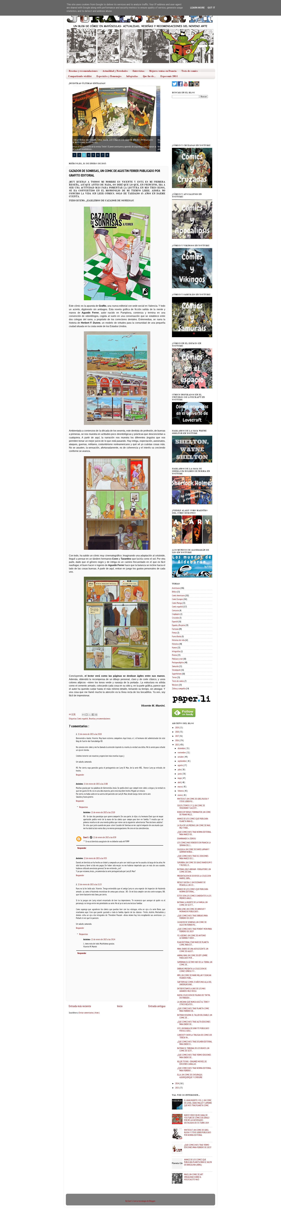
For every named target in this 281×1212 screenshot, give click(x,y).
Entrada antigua (156, 1006)
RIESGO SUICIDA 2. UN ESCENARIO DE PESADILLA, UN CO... (191, 883)
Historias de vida (178, 640)
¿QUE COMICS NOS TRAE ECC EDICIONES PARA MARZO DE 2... (192, 857)
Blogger (152, 1201)
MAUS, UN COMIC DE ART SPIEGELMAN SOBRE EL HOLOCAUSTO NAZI (193, 1177)
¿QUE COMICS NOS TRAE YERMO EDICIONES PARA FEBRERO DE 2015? (197, 1146)
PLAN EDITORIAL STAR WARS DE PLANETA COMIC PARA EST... (193, 943)
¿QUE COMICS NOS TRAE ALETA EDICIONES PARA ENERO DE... (193, 1023)
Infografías (176, 651)
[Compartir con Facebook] (92, 714)
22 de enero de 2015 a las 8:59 (104, 837)
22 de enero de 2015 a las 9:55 (95, 858)
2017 (177, 736)
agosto (180, 765)
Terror (174, 677)
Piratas (174, 655)
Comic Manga (177, 603)
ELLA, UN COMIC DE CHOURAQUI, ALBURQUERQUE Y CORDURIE (189, 1076)
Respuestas (83, 807)
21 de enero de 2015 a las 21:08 (96, 783)
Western (175, 684)
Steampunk (176, 670)
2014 (177, 1083)
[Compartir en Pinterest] (96, 714)
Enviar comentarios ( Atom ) (89, 1012)
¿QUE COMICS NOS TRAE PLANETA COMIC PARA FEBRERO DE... (193, 1009)
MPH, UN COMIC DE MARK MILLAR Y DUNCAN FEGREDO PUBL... (194, 976)
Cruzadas (175, 617)
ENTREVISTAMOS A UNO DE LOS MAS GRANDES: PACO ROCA (191, 989)
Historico (175, 643)
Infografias (132, 76)
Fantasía (175, 629)
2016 (177, 740)
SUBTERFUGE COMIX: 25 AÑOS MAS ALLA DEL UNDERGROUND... (194, 983)
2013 (177, 1087)
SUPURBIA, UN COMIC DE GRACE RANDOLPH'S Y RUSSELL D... (194, 863)
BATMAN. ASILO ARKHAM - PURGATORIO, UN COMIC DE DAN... (194, 870)
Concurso (175, 610)
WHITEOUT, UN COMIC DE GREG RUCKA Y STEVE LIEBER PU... (193, 800)
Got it (211, 7)
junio (180, 773)
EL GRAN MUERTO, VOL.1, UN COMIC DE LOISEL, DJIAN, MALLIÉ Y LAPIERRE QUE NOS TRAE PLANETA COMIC (198, 1103)
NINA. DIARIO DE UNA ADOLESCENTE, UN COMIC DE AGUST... (192, 950)
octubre (181, 756)
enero (180, 795)
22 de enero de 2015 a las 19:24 (103, 939)
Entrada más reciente (80, 1006)
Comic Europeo (177, 599)
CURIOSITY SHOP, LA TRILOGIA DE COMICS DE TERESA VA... (194, 1036)
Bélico (174, 591)
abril (179, 782)
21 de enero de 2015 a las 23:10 (103, 812)
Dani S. (86, 837)
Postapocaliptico (178, 662)
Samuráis (175, 666)
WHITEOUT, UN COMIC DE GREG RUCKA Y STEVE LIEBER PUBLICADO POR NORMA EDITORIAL (197, 1132)
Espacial (175, 621)
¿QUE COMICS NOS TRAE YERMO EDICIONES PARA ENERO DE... (194, 1056)
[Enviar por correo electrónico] (83, 714)
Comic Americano (178, 595)
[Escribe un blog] (86, 714)
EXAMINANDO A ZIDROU (186, 838)
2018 (177, 731)
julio (179, 769)
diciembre (182, 748)
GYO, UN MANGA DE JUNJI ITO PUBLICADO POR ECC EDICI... (193, 1029)
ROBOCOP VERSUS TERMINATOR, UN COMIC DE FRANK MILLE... (194, 813)
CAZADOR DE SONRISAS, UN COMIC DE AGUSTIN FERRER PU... (192, 923)
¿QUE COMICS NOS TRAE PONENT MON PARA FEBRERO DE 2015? (194, 930)
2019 (177, 727)
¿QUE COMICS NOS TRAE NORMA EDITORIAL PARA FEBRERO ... (194, 1069)
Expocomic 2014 (169, 76)
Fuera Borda (176, 636)
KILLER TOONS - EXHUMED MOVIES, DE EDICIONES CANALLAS (192, 1062)
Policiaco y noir (177, 658)
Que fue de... (149, 76)
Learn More (197, 7)
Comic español (82, 718)
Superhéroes (177, 673)
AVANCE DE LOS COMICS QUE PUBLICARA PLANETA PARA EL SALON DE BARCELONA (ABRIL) (198, 1162)
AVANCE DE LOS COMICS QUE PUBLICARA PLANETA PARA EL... (192, 819)
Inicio (119, 1006)
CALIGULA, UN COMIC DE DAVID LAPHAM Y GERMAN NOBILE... (193, 850)
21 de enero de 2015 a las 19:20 (90, 734)
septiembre (182, 761)
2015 (177, 744)
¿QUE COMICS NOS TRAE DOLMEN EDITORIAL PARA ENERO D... (194, 1042)
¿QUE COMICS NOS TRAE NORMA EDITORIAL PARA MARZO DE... (194, 833)
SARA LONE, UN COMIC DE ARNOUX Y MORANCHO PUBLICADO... (191, 910)
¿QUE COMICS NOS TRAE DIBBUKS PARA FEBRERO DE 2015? (192, 916)
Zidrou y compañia (179, 688)
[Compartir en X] (89, 714)
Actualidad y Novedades (115, 71)
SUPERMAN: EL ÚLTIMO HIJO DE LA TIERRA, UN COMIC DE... (194, 963)
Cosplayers (176, 614)
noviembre (182, 752)
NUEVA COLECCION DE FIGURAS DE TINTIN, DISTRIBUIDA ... (193, 996)
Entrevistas (138, 71)
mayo (180, 778)
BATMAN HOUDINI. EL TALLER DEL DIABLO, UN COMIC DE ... (194, 1016)
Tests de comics (189, 71)
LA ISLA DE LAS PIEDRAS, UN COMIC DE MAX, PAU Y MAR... (193, 826)
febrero (181, 790)
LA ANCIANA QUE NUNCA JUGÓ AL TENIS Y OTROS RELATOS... (193, 1003)
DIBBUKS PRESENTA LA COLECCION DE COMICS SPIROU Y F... (192, 969)
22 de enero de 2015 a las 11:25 (90, 884)
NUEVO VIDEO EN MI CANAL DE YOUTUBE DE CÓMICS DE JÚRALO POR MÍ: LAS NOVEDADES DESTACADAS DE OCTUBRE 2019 (196, 1119)
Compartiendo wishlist (80, 76)
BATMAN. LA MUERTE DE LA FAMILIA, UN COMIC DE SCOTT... (192, 903)
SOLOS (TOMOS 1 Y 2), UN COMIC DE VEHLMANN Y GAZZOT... (191, 806)
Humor (174, 647)
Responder (80, 774)
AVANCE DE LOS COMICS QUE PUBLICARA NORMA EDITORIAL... (192, 890)
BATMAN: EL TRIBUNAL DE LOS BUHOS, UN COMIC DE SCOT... (193, 1049)
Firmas (174, 632)
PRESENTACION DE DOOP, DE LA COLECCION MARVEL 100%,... (194, 877)
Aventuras (176, 588)
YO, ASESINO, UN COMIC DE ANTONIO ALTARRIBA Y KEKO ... (191, 936)
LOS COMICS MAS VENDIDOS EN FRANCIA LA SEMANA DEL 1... (194, 843)
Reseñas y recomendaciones (83, 71)
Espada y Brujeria (178, 625)
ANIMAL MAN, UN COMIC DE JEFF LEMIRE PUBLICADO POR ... (192, 956)
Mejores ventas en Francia (163, 71)
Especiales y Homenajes (108, 76)
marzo (180, 786)
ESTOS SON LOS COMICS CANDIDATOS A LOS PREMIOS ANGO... (194, 897)
